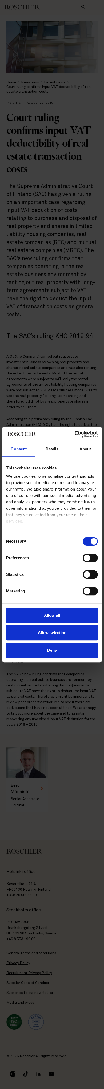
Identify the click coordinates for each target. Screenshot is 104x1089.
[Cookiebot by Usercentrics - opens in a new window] (75, 434)
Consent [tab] (19, 449)
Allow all (52, 615)
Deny (52, 650)
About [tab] (85, 449)
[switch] (90, 558)
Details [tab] (52, 449)
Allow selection (52, 632)
